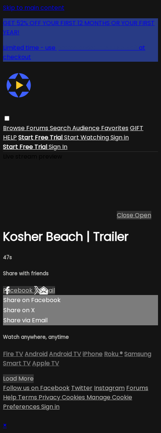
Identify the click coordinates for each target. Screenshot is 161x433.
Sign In (58, 146)
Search (61, 128)
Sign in (119, 137)
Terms (28, 397)
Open (143, 215)
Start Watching (87, 137)
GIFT (136, 128)
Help (10, 397)
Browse (14, 128)
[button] (6, 118)
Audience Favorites (100, 128)
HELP (10, 137)
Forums (38, 128)
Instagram (109, 388)
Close (126, 215)
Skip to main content (33, 7)
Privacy (50, 397)
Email (47, 290)
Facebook (18, 290)
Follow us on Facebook (36, 388)
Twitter (81, 388)
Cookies (74, 397)
